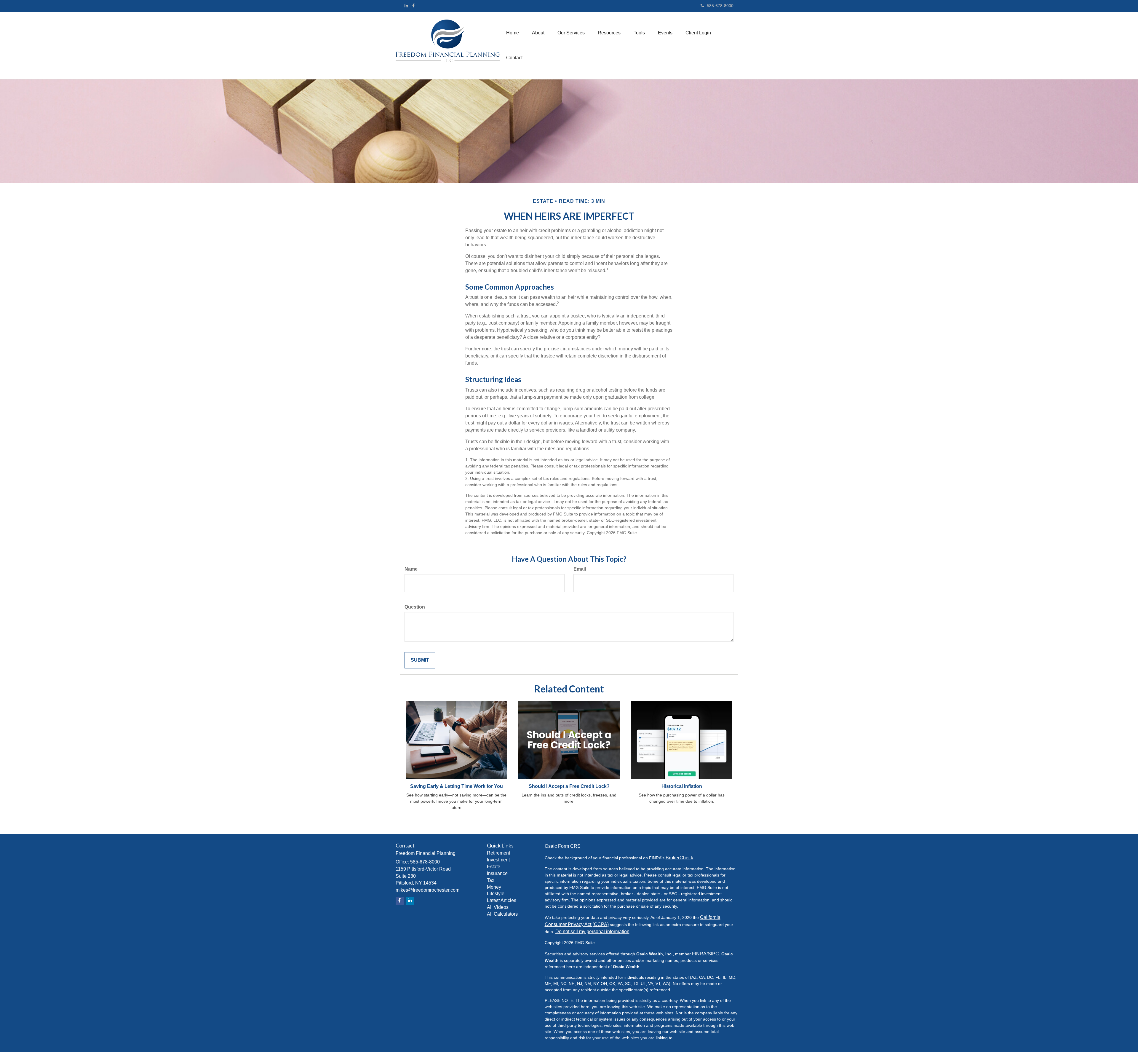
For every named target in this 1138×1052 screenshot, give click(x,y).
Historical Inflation (681, 786)
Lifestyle (495, 893)
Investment (498, 859)
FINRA (699, 953)
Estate (493, 866)
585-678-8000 (720, 5)
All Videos (498, 907)
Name (411, 569)
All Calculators (502, 914)
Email (579, 569)
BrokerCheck (679, 857)
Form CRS (569, 846)
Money (494, 887)
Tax (490, 880)
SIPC (713, 953)
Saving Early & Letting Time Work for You (456, 786)
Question (415, 606)
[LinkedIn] (406, 6)
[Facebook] (413, 6)
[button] (538, 32)
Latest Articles (501, 900)
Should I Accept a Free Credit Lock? (569, 786)
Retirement (498, 852)
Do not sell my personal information (592, 931)
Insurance (497, 873)
